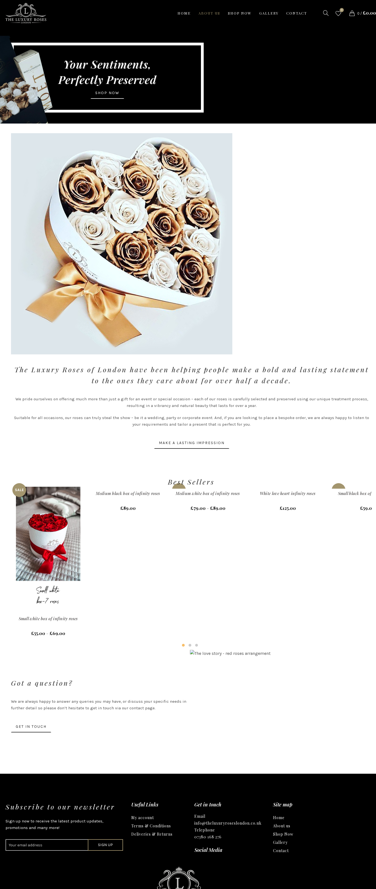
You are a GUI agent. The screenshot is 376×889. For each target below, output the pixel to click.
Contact (296, 13)
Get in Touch (31, 726)
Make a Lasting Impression (192, 443)
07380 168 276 (208, 836)
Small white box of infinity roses (48, 618)
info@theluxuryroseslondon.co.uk (227, 823)
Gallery (269, 13)
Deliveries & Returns (152, 834)
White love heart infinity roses (287, 493)
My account (142, 817)
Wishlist (341, 10)
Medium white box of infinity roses (208, 493)
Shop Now (283, 834)
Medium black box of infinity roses (128, 493)
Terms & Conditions (151, 825)
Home (184, 13)
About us (209, 13)
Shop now (240, 13)
